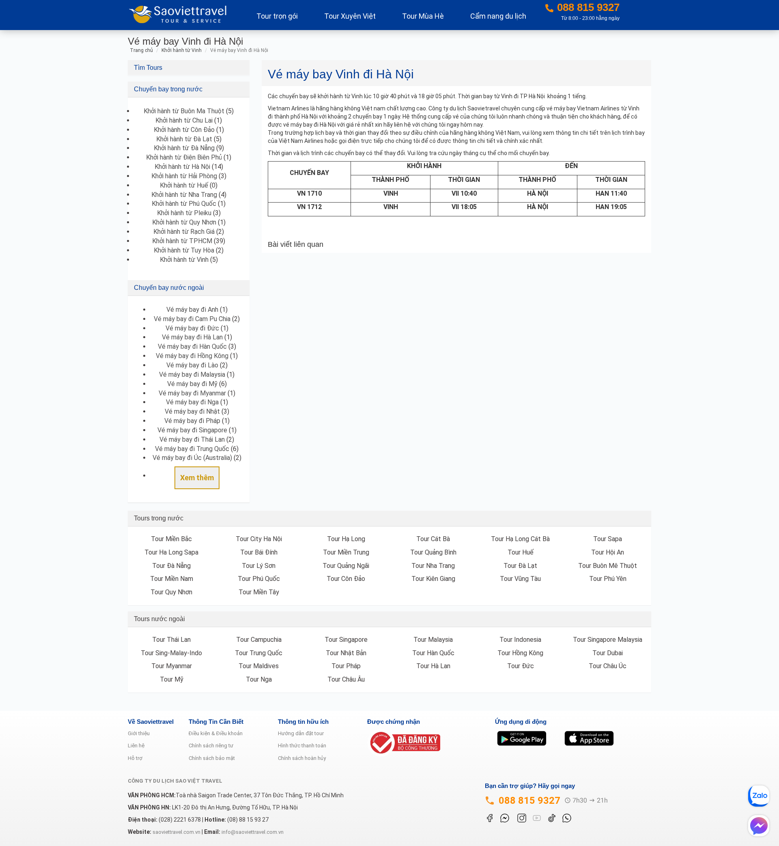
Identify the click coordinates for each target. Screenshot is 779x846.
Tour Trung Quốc (258, 653)
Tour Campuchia (259, 639)
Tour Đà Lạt (520, 566)
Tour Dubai (607, 653)
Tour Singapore (346, 639)
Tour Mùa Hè (423, 16)
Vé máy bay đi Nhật (192, 411)
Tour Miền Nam (171, 579)
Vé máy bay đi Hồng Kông (192, 356)
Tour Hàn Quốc (433, 653)
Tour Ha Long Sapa (171, 552)
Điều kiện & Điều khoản (216, 733)
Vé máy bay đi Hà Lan (192, 337)
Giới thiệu (139, 733)
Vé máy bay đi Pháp (192, 421)
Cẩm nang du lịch (498, 16)
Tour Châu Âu (346, 679)
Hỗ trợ (135, 758)
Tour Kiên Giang (433, 579)
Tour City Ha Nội (259, 539)
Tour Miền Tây (259, 592)
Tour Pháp (346, 666)
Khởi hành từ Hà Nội (182, 166)
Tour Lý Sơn (258, 566)
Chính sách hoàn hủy (302, 758)
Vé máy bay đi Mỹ (192, 384)
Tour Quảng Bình (433, 552)
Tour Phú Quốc (259, 579)
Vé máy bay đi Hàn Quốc (192, 346)
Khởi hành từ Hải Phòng (184, 176)
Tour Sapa (607, 539)
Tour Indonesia (520, 639)
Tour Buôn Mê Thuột (607, 566)
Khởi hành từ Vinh (184, 259)
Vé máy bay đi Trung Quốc (192, 449)
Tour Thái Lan (171, 639)
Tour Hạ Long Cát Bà (520, 539)
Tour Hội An (607, 552)
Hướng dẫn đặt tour (301, 733)
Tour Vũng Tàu (520, 579)
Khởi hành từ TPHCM (182, 241)
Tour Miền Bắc (171, 539)
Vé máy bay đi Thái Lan (192, 439)
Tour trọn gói (277, 16)
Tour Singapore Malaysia (607, 639)
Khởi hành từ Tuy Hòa (184, 250)
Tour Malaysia (433, 639)
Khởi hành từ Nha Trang (184, 195)
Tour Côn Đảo (346, 579)
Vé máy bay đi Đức (192, 328)
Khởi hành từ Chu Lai (184, 120)
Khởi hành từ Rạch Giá (184, 231)
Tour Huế (521, 552)
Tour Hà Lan (433, 666)
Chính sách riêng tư (211, 745)
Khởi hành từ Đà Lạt (184, 139)
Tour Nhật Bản (346, 653)
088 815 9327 (529, 800)
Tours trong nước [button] (158, 518)
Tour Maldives (259, 666)
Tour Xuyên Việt (350, 16)
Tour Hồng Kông (520, 653)
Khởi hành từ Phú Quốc (184, 203)
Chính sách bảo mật (212, 758)
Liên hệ (136, 745)
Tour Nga (259, 679)
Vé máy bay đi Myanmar (192, 393)
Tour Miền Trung (346, 552)
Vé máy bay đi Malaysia (192, 374)
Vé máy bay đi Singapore (192, 430)
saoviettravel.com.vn (176, 832)
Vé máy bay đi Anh (192, 309)
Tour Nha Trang (433, 566)
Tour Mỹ (171, 679)
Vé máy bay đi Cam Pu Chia (192, 319)
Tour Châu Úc (607, 666)
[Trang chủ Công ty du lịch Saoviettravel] (181, 13)
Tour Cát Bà (433, 539)
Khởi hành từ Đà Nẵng (184, 148)
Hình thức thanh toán (302, 745)
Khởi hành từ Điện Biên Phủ (184, 157)
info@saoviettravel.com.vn (253, 832)
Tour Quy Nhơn (171, 592)
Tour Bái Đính (259, 552)
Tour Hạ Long (346, 539)
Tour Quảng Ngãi (346, 566)
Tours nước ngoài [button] (159, 618)
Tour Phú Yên (607, 579)
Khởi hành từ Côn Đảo (184, 130)
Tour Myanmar (171, 666)
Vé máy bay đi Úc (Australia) (192, 458)
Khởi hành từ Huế (184, 185)
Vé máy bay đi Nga (192, 402)
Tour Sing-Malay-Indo (171, 653)
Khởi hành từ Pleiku (184, 213)
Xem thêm (197, 477)
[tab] (189, 68)
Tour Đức (520, 666)
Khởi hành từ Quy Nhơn (184, 222)
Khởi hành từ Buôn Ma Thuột (184, 111)
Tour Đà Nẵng (171, 566)
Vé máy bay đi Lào (192, 365)
